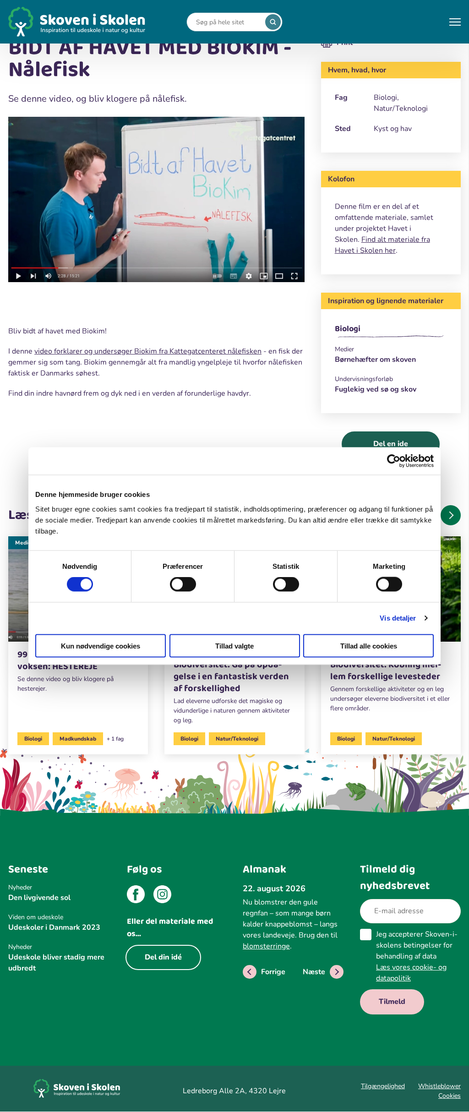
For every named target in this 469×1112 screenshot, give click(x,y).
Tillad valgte (234, 645)
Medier (24, 542)
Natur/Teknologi (237, 738)
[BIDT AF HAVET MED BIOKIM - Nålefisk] (156, 201)
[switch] (183, 584)
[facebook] (136, 895)
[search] (273, 22)
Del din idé (163, 957)
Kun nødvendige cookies (100, 645)
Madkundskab (78, 738)
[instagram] (162, 895)
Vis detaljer (398, 618)
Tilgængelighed (383, 1086)
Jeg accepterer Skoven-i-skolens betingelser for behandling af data (417, 956)
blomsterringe (266, 946)
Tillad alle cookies (368, 645)
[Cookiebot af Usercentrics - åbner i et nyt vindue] (394, 461)
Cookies (449, 1095)
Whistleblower (439, 1086)
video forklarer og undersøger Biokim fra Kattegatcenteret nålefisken (148, 351)
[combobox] (227, 22)
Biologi (347, 328)
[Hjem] (77, 22)
